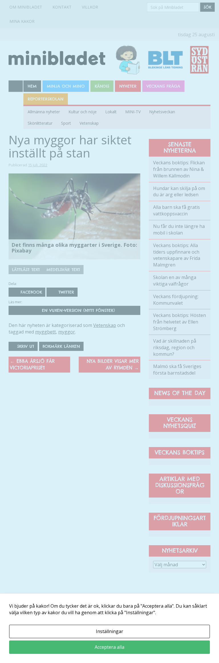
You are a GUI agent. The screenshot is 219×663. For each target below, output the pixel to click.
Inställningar (109, 631)
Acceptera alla (109, 647)
